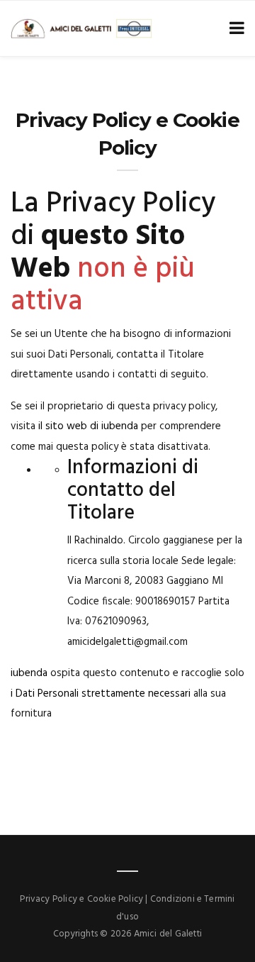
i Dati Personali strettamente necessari (101, 693)
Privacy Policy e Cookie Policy (81, 899)
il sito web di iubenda (88, 426)
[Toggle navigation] (234, 28)
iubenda (29, 673)
